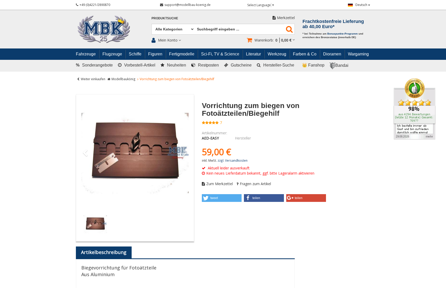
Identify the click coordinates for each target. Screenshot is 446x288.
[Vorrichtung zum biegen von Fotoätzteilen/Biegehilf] (135, 153)
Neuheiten (176, 65)
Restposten (208, 65)
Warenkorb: (272, 40)
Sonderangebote (94, 65)
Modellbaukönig (123, 79)
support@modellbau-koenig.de (187, 5)
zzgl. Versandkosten (233, 160)
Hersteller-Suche (278, 65)
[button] (222, 198)
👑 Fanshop (313, 65)
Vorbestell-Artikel (139, 65)
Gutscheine (241, 65)
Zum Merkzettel (219, 183)
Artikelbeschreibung (103, 252)
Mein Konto (168, 40)
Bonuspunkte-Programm (342, 33)
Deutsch (361, 5)
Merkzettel (286, 17)
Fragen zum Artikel (255, 183)
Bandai (341, 65)
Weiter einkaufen (93, 79)
